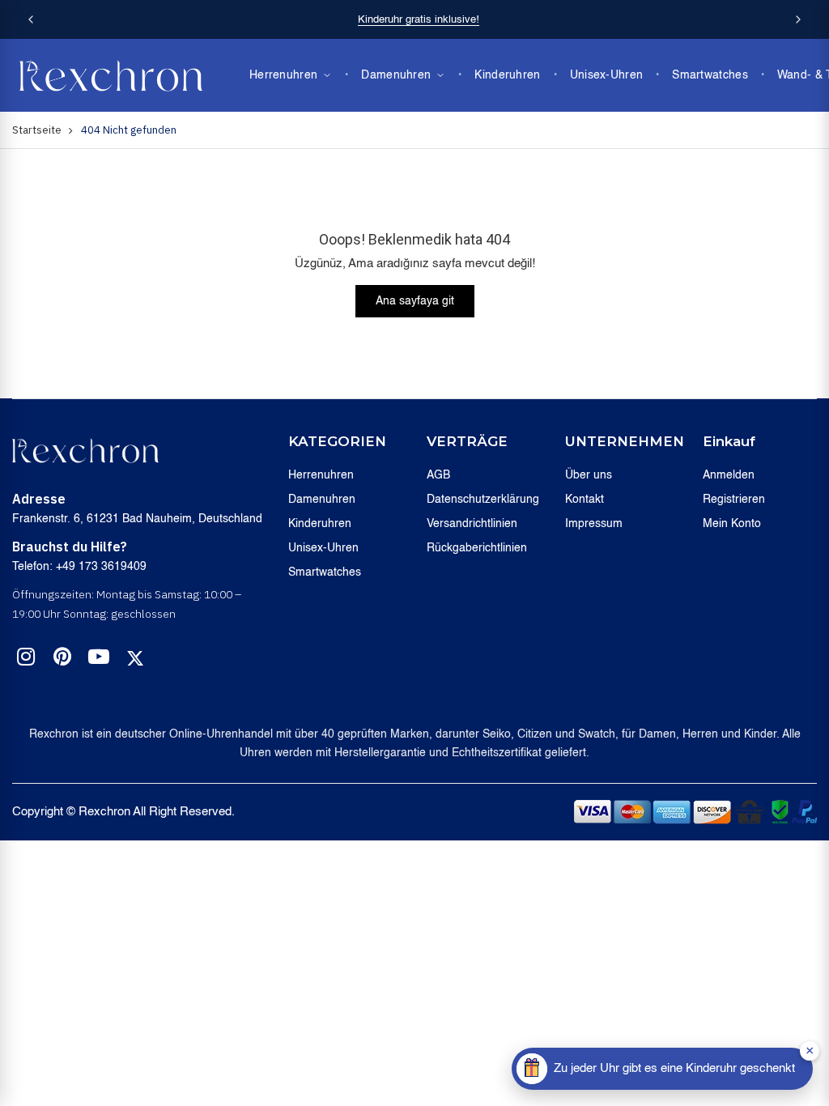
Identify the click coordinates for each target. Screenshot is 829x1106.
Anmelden (729, 475)
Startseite (37, 130)
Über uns (588, 475)
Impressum (594, 524)
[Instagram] (26, 660)
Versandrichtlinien (472, 524)
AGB (438, 475)
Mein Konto (732, 524)
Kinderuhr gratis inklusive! (418, 20)
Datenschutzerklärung (483, 499)
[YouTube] (99, 660)
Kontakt (584, 499)
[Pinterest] (62, 660)
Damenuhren (396, 75)
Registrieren (734, 499)
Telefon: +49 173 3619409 (79, 566)
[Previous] (30, 19)
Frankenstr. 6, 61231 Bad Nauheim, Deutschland (137, 519)
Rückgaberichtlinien (477, 548)
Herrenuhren (283, 75)
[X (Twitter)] (135, 658)
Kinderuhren (507, 75)
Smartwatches (710, 75)
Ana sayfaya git (415, 301)
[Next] (798, 19)
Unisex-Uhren (607, 75)
